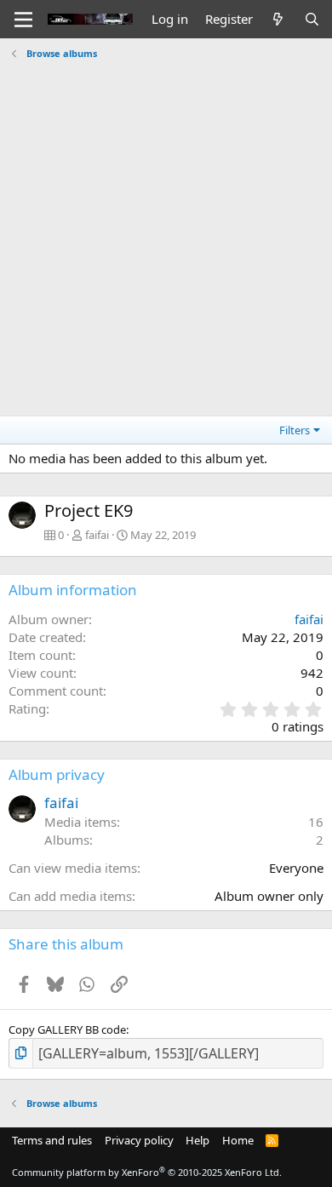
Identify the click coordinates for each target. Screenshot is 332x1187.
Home (238, 1140)
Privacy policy (139, 1140)
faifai (97, 534)
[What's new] (278, 19)
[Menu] (23, 20)
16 (315, 821)
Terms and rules (52, 1140)
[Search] (312, 19)
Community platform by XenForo (147, 1172)
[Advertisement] (166, 232)
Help (197, 1140)
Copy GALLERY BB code (67, 1029)
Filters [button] (294, 430)
